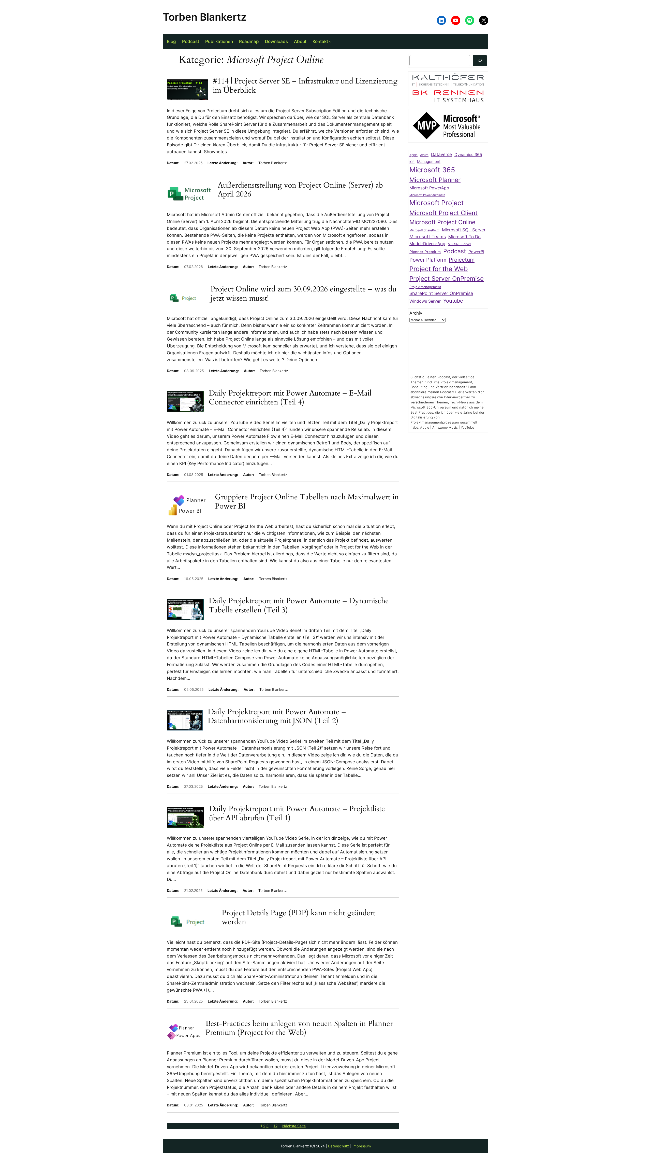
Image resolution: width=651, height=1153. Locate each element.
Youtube (453, 301)
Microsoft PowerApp (429, 188)
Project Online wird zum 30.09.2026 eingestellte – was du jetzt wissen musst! (303, 294)
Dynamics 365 (468, 154)
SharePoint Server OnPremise (441, 293)
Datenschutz (338, 1146)
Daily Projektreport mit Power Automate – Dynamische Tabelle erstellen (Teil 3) (299, 606)
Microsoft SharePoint (424, 230)
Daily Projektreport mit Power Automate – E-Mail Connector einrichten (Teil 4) (290, 398)
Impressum (361, 1146)
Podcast (454, 251)
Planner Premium (425, 251)
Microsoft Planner (435, 180)
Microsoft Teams (427, 236)
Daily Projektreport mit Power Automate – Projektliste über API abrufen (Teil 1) (297, 814)
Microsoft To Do (464, 236)
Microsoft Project (436, 203)
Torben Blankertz (204, 17)
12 (275, 1126)
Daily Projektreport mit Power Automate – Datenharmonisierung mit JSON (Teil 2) (277, 717)
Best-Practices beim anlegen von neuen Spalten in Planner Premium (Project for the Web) (299, 1028)
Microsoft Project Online (442, 222)
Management (428, 161)
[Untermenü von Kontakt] (330, 41)
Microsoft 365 (432, 170)
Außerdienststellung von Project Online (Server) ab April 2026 (300, 190)
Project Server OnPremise (446, 278)
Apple (413, 155)
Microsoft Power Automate (427, 195)
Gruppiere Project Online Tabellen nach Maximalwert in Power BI (307, 502)
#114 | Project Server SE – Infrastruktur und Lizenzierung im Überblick (305, 86)
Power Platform (427, 260)
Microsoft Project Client (443, 213)
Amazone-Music (445, 427)
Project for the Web (438, 269)
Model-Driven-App (427, 243)
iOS (412, 162)
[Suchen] (480, 60)
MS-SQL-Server (459, 244)
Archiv (415, 313)
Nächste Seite (294, 1126)
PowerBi (476, 251)
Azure (424, 155)
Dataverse (441, 154)
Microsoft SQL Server (463, 229)
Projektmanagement (425, 287)
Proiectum (462, 260)
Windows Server (425, 301)
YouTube (467, 427)
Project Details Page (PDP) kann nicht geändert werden (298, 918)
